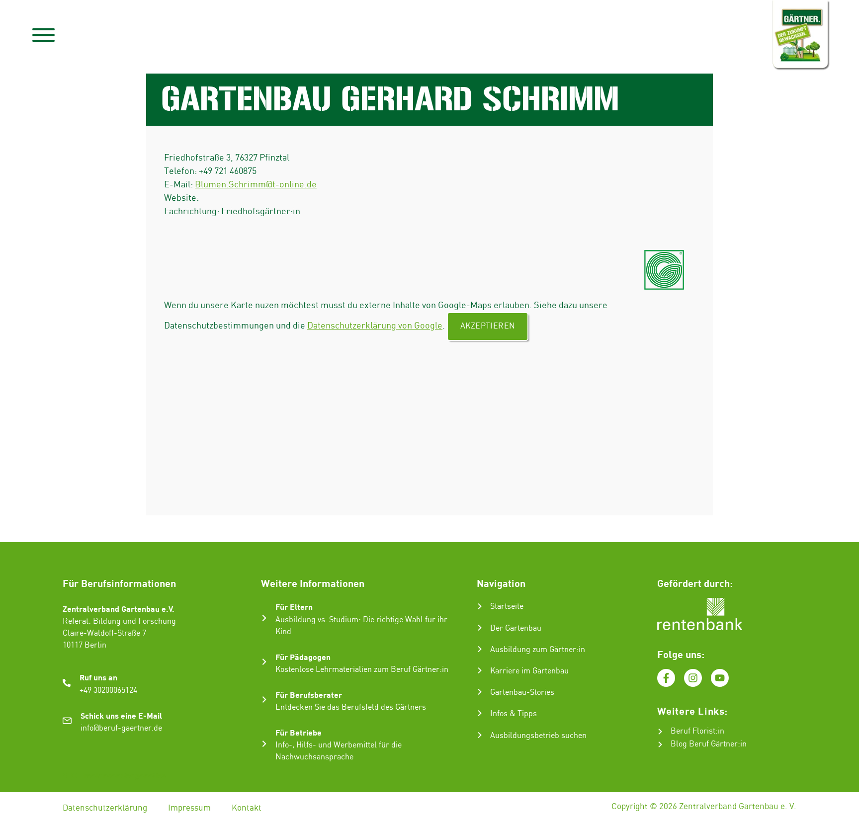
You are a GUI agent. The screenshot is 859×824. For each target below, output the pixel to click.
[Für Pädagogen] (264, 662)
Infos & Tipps (513, 714)
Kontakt (246, 808)
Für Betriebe (298, 732)
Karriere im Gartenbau (529, 671)
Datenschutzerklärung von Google (374, 325)
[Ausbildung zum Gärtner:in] (480, 649)
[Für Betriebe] (264, 744)
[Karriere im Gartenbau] (480, 670)
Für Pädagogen (303, 657)
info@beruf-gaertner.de (121, 728)
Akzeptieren (487, 326)
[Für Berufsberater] (264, 699)
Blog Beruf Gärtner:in (709, 744)
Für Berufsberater (308, 694)
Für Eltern (294, 606)
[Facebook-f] (666, 678)
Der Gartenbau (515, 628)
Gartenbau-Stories (522, 692)
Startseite (506, 606)
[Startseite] (480, 606)
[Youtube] (720, 678)
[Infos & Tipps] (480, 713)
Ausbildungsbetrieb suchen (538, 736)
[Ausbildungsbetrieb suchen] (480, 735)
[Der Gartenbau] (480, 628)
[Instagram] (693, 678)
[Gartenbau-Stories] (480, 692)
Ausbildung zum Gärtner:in (537, 650)
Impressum (189, 808)
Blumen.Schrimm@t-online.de (256, 184)
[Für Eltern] (264, 618)
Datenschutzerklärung (105, 808)
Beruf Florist (693, 731)
